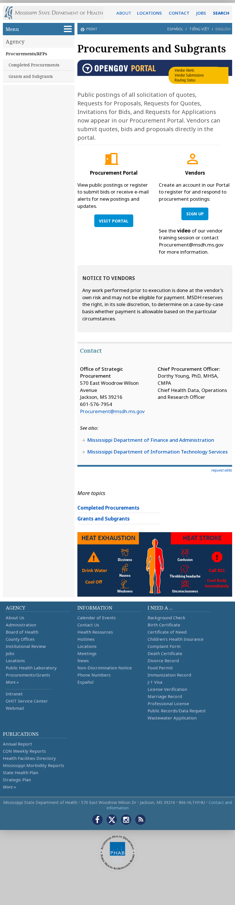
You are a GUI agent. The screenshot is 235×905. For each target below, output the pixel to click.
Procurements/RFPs (26, 53)
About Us (15, 617)
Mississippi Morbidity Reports (33, 765)
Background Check (166, 617)
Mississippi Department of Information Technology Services (157, 451)
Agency (15, 41)
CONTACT (179, 13)
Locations (15, 660)
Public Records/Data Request (177, 710)
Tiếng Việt (199, 28)
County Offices (20, 639)
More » (12, 682)
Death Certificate (165, 653)
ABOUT (123, 13)
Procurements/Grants (28, 675)
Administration (21, 625)
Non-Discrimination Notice (104, 668)
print (91, 28)
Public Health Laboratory (31, 668)
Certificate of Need (167, 632)
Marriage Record (165, 696)
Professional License (168, 703)
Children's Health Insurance (175, 639)
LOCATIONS (149, 13)
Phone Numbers (94, 675)
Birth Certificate (164, 625)
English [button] (223, 28)
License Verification (167, 689)
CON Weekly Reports (24, 751)
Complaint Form (164, 646)
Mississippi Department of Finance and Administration (150, 440)
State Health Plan (20, 772)
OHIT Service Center (27, 701)
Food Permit (160, 668)
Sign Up (195, 213)
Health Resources (95, 632)
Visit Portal (113, 221)
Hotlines (86, 639)
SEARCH (221, 13)
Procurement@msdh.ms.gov (191, 244)
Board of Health (22, 632)
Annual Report (17, 744)
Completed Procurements (34, 65)
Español (175, 28)
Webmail (15, 708)
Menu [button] (12, 29)
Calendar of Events (96, 617)
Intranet (14, 694)
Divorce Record (163, 660)
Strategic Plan (17, 779)
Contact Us (88, 625)
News (83, 660)
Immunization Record (169, 675)
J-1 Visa (155, 682)
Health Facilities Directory (29, 758)
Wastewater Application (172, 718)
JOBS (201, 13)
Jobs (10, 653)
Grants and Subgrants (31, 76)
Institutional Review (26, 646)
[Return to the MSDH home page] (56, 13)
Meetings (87, 653)
